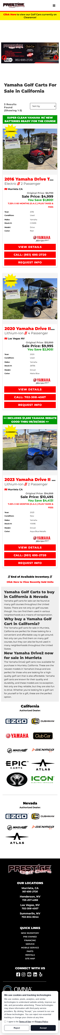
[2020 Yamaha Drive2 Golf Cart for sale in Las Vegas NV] (30, 298)
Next (54, 56)
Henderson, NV (30, 896)
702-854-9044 (30, 917)
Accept (43, 1028)
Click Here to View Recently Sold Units (30, 582)
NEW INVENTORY (30, 933)
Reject (17, 1028)
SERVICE (30, 944)
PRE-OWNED (30, 936)
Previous (2, 56)
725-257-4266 (30, 900)
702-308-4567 (30, 908)
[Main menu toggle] (54, 5)
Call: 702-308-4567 (30, 397)
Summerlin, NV (30, 913)
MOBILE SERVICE (30, 947)
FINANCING (30, 940)
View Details (30, 247)
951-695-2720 (30, 891)
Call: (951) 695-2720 (30, 254)
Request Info (30, 262)
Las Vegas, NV (30, 905)
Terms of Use (25, 1022)
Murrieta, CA (30, 888)
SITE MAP (30, 958)
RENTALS (30, 955)
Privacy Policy (41, 1022)
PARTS (30, 951)
